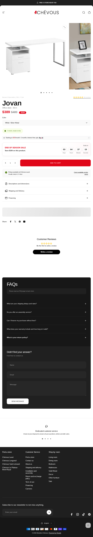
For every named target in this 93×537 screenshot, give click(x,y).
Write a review (47, 252)
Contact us (30, 461)
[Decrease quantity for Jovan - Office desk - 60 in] (5, 163)
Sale (50, 481)
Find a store (30, 457)
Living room (53, 457)
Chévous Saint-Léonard (11, 464)
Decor (51, 474)
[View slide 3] (47, 438)
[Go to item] (41, 92)
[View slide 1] (42, 438)
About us (29, 464)
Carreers (29, 489)
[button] (78, 97)
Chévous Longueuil (9, 461)
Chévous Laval (7, 457)
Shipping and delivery (33, 467)
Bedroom (52, 464)
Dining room (53, 461)
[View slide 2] (45, 438)
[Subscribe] (49, 512)
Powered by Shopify (55, 533)
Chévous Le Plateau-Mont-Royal (10, 469)
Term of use (30, 482)
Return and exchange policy (33, 477)
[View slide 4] (50, 438)
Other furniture (54, 478)
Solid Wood (53, 471)
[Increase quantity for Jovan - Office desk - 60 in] (15, 163)
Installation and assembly (31, 472)
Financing (29, 485)
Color (4, 117)
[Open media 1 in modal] (64, 27)
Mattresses (53, 467)
